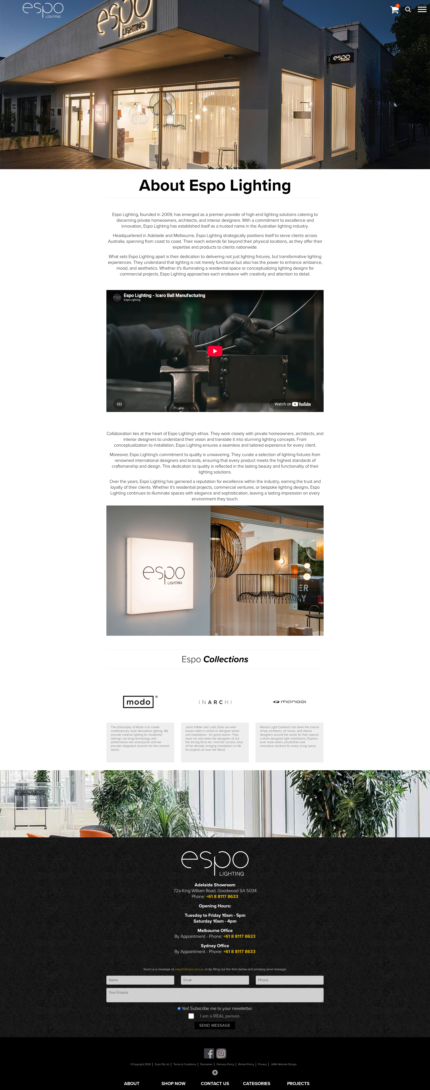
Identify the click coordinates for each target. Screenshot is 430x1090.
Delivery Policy (225, 1064)
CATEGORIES (256, 1083)
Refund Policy (246, 1064)
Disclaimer (206, 1064)
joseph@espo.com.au (190, 969)
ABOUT (132, 1083)
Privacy (262, 1064)
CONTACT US (215, 1083)
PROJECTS (298, 1083)
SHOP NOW (173, 1083)
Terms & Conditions (184, 1064)
